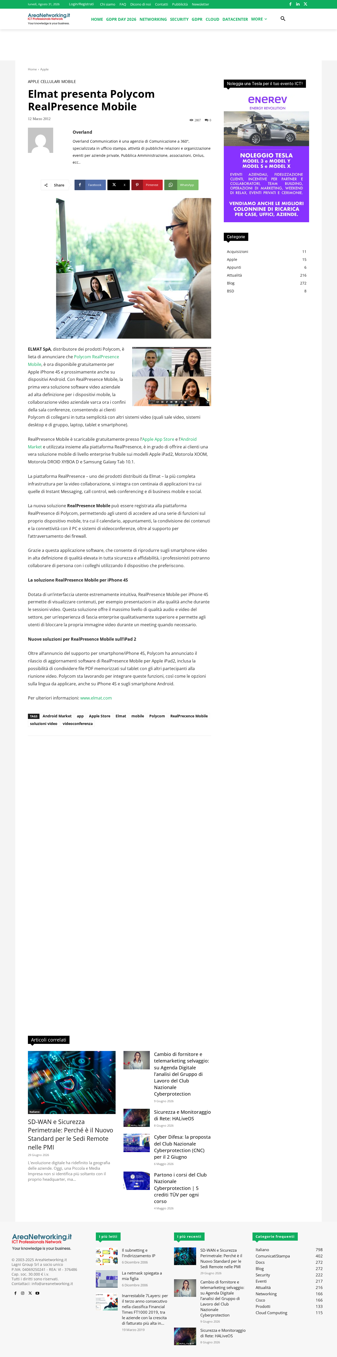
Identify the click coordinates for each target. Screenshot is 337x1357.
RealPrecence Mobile (189, 715)
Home (32, 69)
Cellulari (50, 82)
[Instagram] (22, 1293)
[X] (305, 4)
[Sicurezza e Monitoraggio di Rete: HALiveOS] (136, 1118)
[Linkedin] (298, 4)
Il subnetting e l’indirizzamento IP (138, 1252)
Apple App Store (158, 439)
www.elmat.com (96, 698)
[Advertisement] (168, 47)
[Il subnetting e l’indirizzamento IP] (107, 1256)
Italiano (34, 1111)
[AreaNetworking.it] (49, 19)
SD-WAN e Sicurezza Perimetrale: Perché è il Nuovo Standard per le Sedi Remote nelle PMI (70, 1134)
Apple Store (99, 715)
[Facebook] (290, 4)
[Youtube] (37, 1293)
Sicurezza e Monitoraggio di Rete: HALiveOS (182, 1115)
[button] (283, 19)
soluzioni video (43, 723)
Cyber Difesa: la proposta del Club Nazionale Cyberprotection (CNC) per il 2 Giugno (182, 1147)
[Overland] (50, 147)
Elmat (121, 715)
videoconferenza (78, 723)
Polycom (157, 715)
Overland (82, 132)
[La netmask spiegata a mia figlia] (107, 1279)
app (80, 715)
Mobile (68, 82)
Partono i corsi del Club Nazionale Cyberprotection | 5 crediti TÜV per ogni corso (180, 1188)
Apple (44, 69)
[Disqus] (119, 815)
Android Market (57, 715)
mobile (137, 715)
